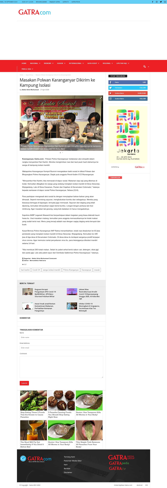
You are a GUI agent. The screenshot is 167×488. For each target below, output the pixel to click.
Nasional (34, 63)
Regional (107, 63)
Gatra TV (66, 2)
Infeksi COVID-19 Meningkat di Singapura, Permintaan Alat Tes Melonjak (89, 307)
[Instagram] (156, 2)
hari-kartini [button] (25, 270)
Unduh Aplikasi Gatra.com (123, 485)
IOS (146, 485)
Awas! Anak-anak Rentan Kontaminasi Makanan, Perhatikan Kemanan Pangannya (45, 307)
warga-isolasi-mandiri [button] (51, 270)
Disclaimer (68, 472)
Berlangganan (41, 2)
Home (24, 63)
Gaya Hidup (92, 63)
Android (139, 485)
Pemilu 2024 (26, 69)
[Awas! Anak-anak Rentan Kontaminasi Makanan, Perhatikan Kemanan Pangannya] (27, 305)
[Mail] (165, 2)
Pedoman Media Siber (73, 461)
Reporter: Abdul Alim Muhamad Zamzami (40, 258)
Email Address (24, 343)
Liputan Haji (122, 63)
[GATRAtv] (120, 468)
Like (144, 82)
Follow (143, 88)
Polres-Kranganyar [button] (71, 270)
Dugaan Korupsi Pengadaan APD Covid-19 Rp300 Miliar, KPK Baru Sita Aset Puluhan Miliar (45, 293)
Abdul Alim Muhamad (30, 90)
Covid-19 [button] (36, 270)
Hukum (60, 63)
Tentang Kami (69, 457)
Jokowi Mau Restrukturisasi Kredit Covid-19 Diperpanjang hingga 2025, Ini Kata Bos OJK (89, 294)
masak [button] (97, 270)
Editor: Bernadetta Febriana (35, 260)
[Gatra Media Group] (121, 457)
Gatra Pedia (75, 2)
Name (22, 333)
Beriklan (67, 468)
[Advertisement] (83, 40)
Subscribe (142, 93)
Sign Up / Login (27, 2)
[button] (145, 66)
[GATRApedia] (120, 463)
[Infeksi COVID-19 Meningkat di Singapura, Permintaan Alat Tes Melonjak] (72, 305)
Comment (23, 353)
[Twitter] (160, 2)
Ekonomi (47, 63)
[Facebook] (152, 2)
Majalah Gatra (55, 2)
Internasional (75, 63)
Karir (66, 465)
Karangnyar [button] (86, 270)
